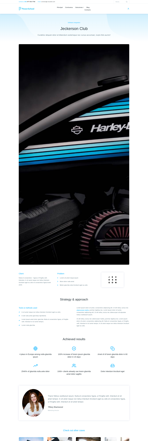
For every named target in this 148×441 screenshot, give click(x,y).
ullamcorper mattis (83, 310)
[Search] (126, 1)
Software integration (74, 22)
